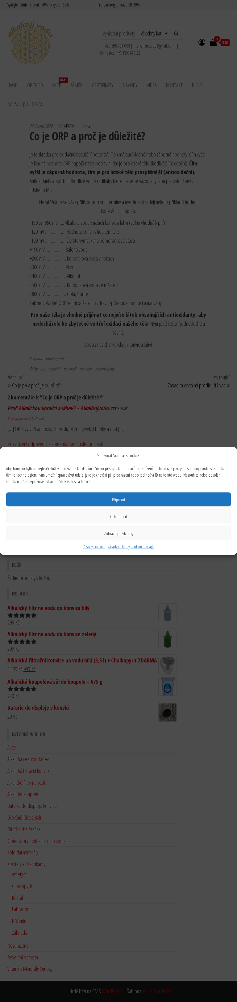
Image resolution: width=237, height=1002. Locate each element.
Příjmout (118, 499)
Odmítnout (118, 516)
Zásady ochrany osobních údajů (131, 546)
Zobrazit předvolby (118, 533)
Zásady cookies (94, 546)
